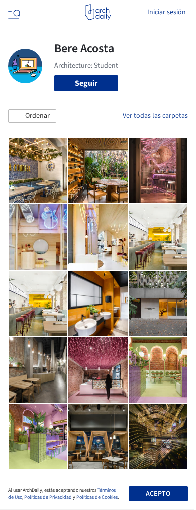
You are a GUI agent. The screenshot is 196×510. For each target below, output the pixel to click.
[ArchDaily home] (98, 12)
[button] (32, 116)
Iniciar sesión (166, 12)
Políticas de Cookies (97, 497)
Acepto (158, 494)
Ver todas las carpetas (155, 116)
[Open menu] (13, 12)
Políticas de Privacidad (48, 497)
